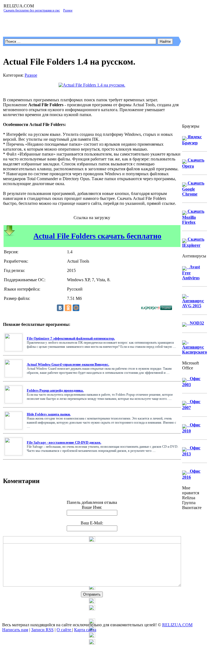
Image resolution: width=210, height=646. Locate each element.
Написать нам (15, 629)
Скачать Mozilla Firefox (193, 217)
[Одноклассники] (68, 308)
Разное (31, 75)
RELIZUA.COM (177, 624)
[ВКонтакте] (60, 308)
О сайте (64, 629)
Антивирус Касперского (194, 346)
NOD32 (195, 323)
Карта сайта (85, 629)
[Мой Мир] (76, 308)
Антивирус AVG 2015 (193, 300)
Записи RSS (42, 629)
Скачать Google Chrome (193, 188)
